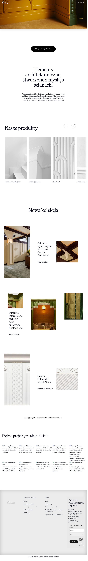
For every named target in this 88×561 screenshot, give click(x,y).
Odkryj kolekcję (42, 262)
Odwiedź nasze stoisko (45, 389)
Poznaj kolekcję (14, 334)
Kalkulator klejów (28, 510)
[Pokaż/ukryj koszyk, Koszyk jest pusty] (81, 2)
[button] (10, 452)
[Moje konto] (78, 2)
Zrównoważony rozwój (51, 507)
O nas (46, 501)
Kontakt (26, 501)
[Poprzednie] (66, 126)
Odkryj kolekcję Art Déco (43, 49)
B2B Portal (26, 513)
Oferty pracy (48, 504)
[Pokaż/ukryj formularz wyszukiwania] (75, 2)
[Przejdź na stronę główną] (5, 2)
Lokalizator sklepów (29, 504)
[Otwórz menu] (84, 3)
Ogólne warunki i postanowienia (54, 514)
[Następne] (73, 126)
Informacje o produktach (30, 507)
